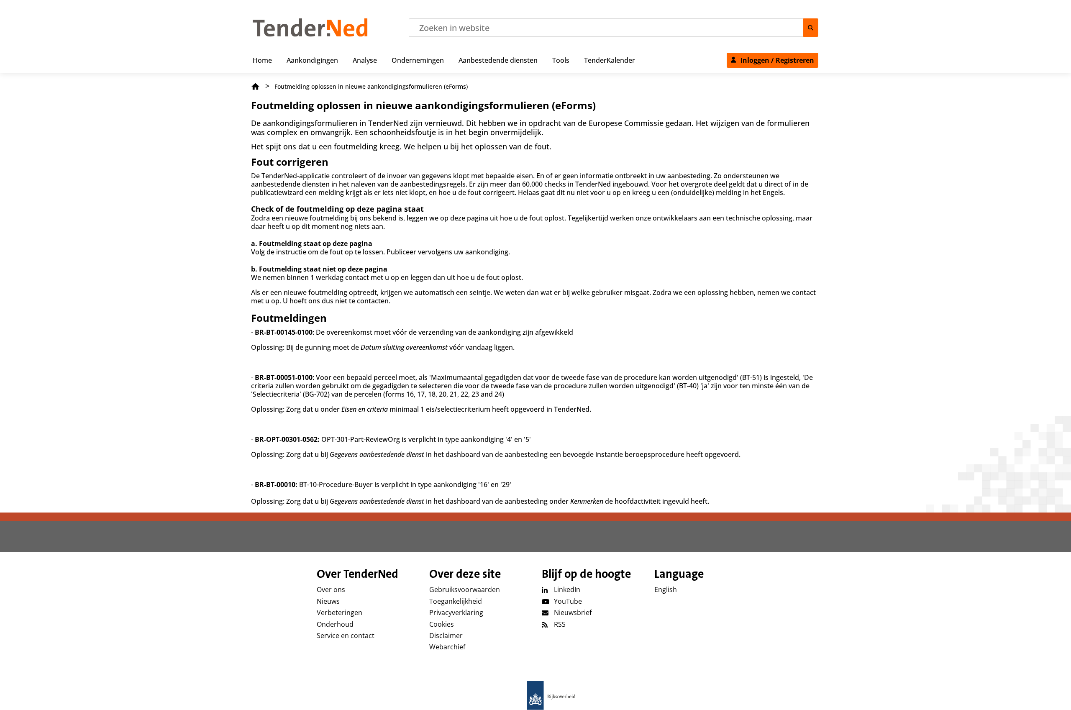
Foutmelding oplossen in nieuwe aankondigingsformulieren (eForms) (371, 86)
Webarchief (447, 646)
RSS (560, 624)
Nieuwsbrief (573, 612)
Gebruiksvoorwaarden (464, 589)
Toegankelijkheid (455, 601)
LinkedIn (567, 589)
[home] (535, 695)
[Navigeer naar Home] (310, 34)
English (665, 589)
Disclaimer (446, 635)
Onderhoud (335, 624)
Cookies (441, 624)
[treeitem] (262, 58)
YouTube (568, 601)
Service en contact (345, 635)
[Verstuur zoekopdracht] (810, 27)
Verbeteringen (339, 612)
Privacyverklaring (456, 612)
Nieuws (328, 601)
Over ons (331, 589)
